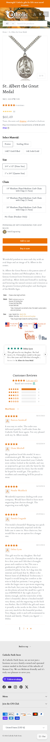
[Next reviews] (45, 354)
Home (5, 32)
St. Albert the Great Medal (18, 32)
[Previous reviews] (4, 354)
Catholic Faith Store (14, 736)
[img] (11, 416)
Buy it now (25, 248)
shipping (23, 121)
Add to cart (25, 241)
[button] (9, 105)
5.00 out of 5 (31, 380)
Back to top (24, 646)
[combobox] (25, 23)
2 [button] (23, 628)
